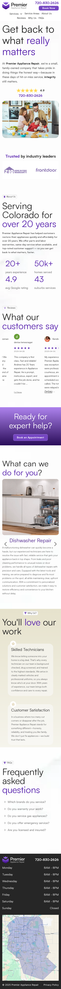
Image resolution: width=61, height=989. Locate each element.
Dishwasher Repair (30, 540)
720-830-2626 (47, 3)
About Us (47, 13)
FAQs (41, 18)
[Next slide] (55, 544)
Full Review (34, 392)
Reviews (21, 18)
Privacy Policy (51, 984)
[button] (30, 801)
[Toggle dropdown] (21, 14)
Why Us (32, 18)
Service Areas (32, 13)
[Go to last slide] (5, 544)
